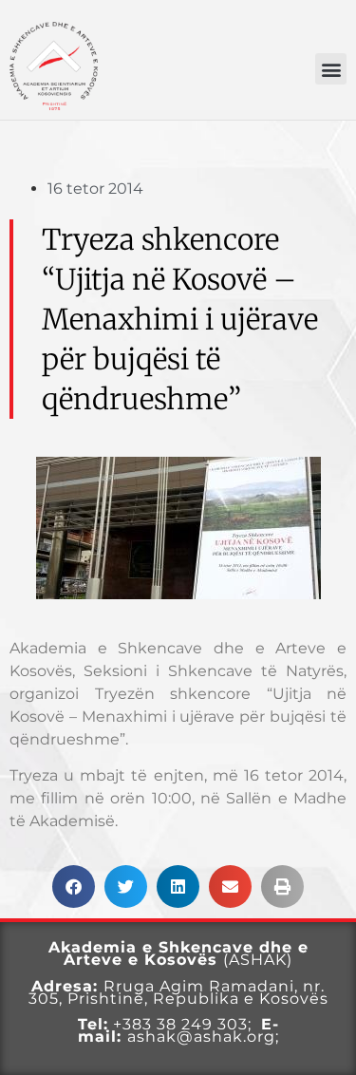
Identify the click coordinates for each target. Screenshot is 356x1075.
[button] (331, 69)
